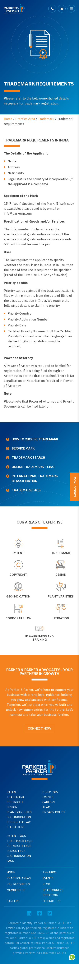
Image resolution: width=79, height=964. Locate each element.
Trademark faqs (26, 490)
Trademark (46, 119)
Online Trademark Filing (33, 467)
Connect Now (39, 728)
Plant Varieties (19, 812)
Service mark (23, 448)
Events (47, 797)
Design (12, 807)
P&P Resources (18, 884)
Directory (50, 792)
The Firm (49, 872)
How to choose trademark (35, 439)
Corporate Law (18, 822)
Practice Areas (19, 878)
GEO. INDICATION (19, 817)
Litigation (15, 827)
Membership (16, 890)
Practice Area (25, 119)
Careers (48, 802)
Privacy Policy (53, 812)
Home (8, 119)
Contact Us (51, 901)
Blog (46, 884)
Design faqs (16, 851)
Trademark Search (28, 457)
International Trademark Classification (35, 478)
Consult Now (74, 487)
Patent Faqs (16, 836)
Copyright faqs (19, 846)
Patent (12, 792)
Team (46, 807)
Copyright (15, 802)
